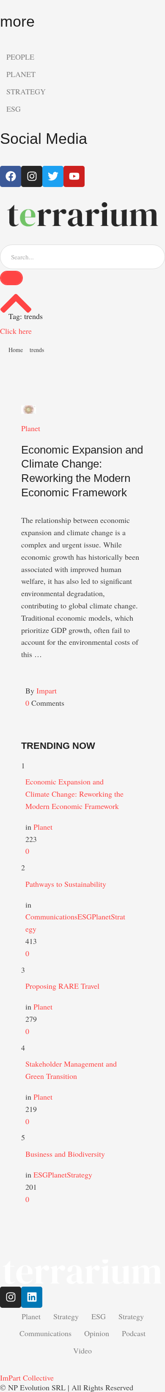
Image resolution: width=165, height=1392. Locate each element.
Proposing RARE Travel (62, 986)
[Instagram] (10, 1297)
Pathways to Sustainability (65, 884)
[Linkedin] (31, 1297)
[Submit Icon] (11, 278)
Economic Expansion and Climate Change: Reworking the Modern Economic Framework (74, 793)
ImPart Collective (27, 1378)
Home (15, 350)
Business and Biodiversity (65, 1154)
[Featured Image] (28, 409)
